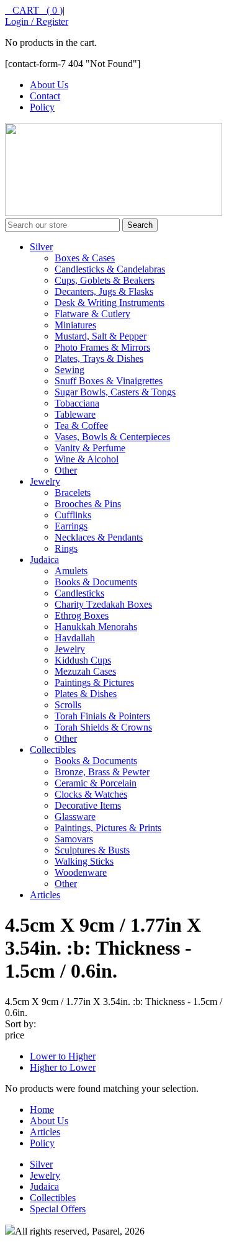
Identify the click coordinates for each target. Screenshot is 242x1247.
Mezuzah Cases (85, 671)
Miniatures (75, 325)
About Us (49, 84)
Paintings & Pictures (94, 682)
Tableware (75, 414)
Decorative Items (88, 805)
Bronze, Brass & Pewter (102, 772)
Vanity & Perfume (90, 448)
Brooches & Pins (88, 503)
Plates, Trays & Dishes (99, 358)
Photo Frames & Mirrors (102, 347)
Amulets (71, 570)
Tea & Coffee (81, 425)
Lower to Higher (63, 1056)
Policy (42, 107)
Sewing (69, 369)
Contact (45, 96)
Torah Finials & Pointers (102, 716)
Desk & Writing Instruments (109, 302)
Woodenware (81, 872)
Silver (41, 246)
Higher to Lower (63, 1067)
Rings (66, 548)
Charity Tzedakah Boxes (103, 604)
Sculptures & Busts (92, 850)
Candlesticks (79, 593)
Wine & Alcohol (87, 459)
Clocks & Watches (91, 794)
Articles (45, 894)
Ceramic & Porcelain (96, 783)
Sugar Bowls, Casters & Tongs (115, 392)
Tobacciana (77, 403)
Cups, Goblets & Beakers (105, 280)
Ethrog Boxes (82, 615)
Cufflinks (73, 515)
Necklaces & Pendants (99, 537)
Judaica (44, 559)
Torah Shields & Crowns (103, 727)
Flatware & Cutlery (92, 313)
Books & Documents (96, 582)
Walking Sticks (84, 861)
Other (66, 470)
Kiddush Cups (83, 660)
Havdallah (75, 638)
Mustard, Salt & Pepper (100, 336)
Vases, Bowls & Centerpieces (112, 436)
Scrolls (68, 705)
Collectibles (53, 749)
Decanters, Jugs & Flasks (104, 291)
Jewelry (45, 481)
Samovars (74, 839)
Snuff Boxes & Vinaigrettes (109, 381)
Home (42, 1109)
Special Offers (58, 1209)
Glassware (75, 816)
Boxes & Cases (85, 258)
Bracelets (73, 492)
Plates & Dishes (86, 693)
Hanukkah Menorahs (96, 626)
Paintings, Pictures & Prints (108, 827)
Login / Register (36, 21)
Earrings (71, 526)
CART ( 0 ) (34, 10)
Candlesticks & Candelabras (110, 269)
